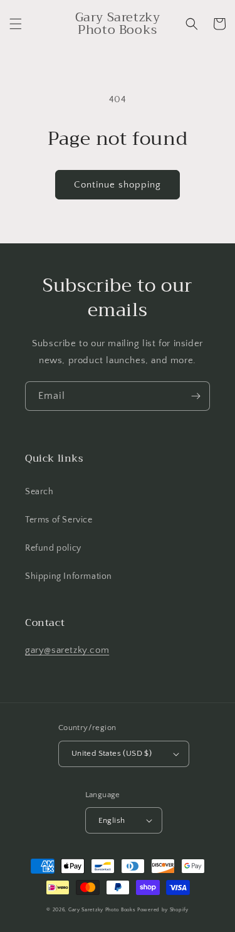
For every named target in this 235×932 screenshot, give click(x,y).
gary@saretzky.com (67, 650)
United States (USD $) (111, 753)
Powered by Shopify (163, 910)
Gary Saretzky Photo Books (102, 910)
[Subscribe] (195, 396)
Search (39, 492)
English (111, 820)
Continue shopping (117, 184)
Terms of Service (59, 520)
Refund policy (53, 548)
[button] (15, 24)
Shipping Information (68, 576)
